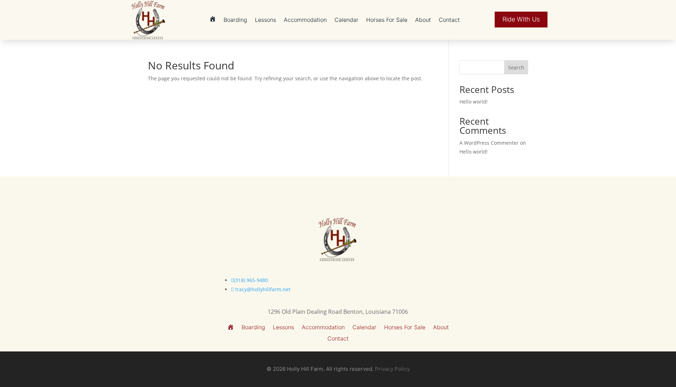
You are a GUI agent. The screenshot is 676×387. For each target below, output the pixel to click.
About (423, 19)
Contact (449, 19)
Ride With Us (521, 19)
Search (516, 67)
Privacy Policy (392, 369)
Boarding (235, 19)
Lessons (265, 19)
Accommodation (305, 19)
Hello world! (473, 101)
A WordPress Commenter (489, 142)
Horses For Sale (386, 19)
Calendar (346, 19)
